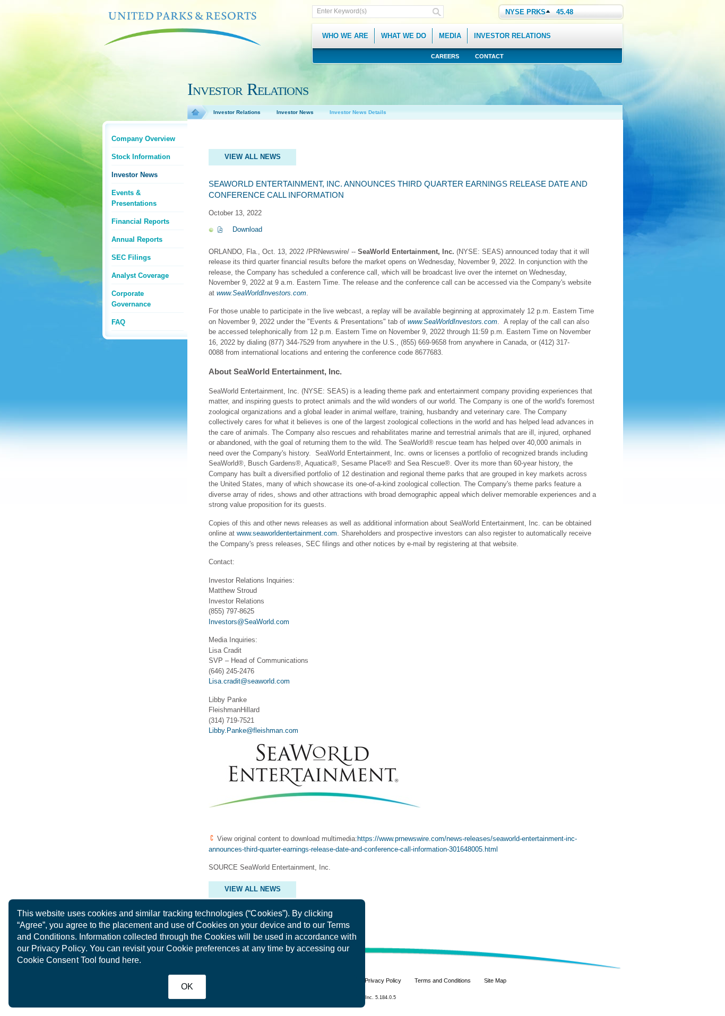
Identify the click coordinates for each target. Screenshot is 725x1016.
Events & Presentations (134, 198)
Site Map (495, 980)
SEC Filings (131, 257)
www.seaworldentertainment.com (287, 533)
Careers (445, 56)
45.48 (564, 12)
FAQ (118, 322)
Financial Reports (140, 221)
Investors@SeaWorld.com (249, 622)
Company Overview (143, 139)
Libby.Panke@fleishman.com (253, 730)
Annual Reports (136, 239)
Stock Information (140, 157)
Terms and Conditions (443, 980)
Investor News (134, 175)
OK (187, 986)
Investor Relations (237, 112)
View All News (253, 157)
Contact (489, 56)
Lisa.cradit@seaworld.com (249, 681)
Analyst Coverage (140, 275)
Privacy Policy (58, 948)
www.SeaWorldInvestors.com (261, 293)
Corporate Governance (131, 299)
